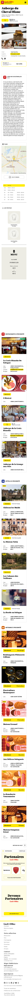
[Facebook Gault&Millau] (4, 983)
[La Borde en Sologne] (14, 605)
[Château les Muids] (14, 500)
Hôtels (5, 946)
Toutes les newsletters (10, 988)
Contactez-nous (8, 960)
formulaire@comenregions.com (12, 979)
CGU (5, 930)
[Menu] (25, 2)
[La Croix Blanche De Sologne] (14, 355)
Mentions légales (8, 928)
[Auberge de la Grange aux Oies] (14, 456)
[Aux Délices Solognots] (14, 752)
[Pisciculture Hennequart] (14, 682)
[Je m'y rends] (14, 161)
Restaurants (7, 935)
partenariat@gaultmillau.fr (11, 971)
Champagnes (7, 940)
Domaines (6, 944)
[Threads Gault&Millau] (18, 983)
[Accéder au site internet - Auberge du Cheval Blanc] (5, 58)
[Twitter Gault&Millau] (9, 983)
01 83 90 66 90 (8, 977)
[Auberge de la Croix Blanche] (14, 422)
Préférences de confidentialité (12, 990)
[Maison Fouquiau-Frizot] (14, 823)
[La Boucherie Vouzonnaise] (14, 787)
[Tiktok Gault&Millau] (13, 983)
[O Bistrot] (14, 389)
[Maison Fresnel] (14, 717)
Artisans (6, 949)
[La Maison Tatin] (14, 535)
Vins (5, 938)
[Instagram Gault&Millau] (7, 983)
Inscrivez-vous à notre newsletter (13, 985)
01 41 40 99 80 (13, 959)
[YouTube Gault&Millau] (16, 983)
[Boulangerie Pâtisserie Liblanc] (14, 648)
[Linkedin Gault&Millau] (11, 983)
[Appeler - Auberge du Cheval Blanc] (3, 58)
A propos (6, 926)
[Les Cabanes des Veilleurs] (14, 570)
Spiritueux (6, 942)
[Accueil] (9, 1)
